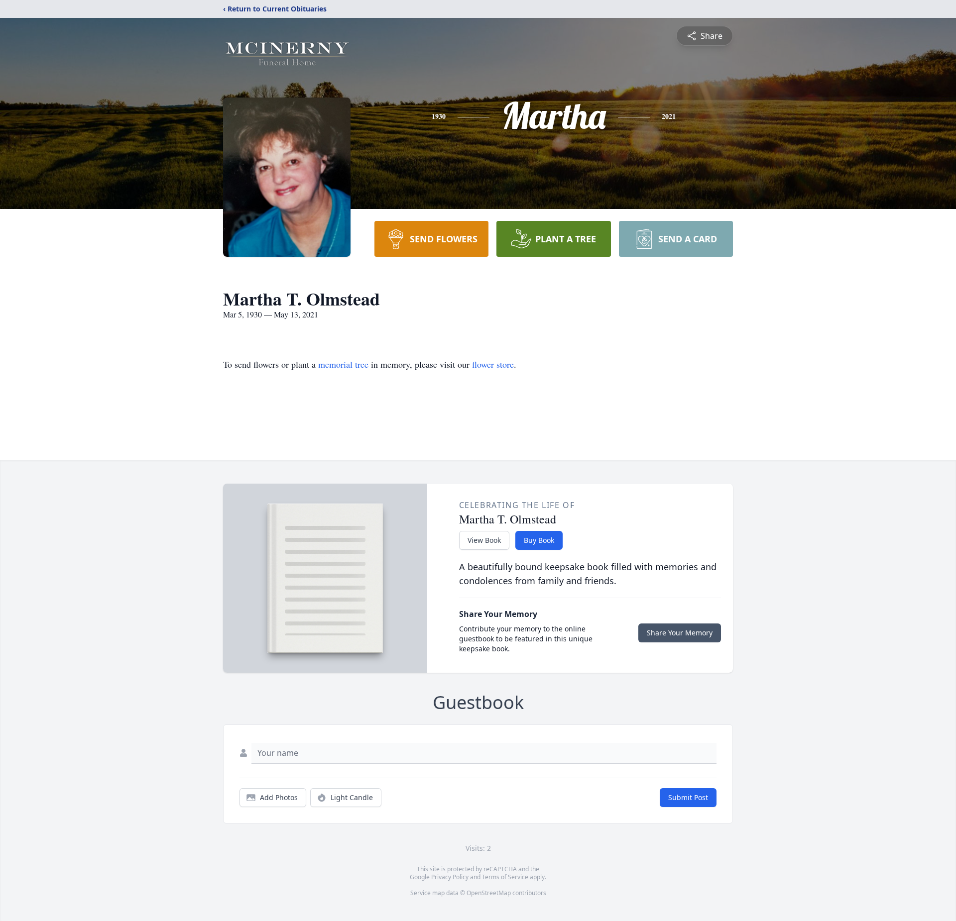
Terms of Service (505, 877)
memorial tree (343, 364)
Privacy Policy (450, 877)
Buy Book (539, 540)
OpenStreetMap (489, 893)
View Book (484, 540)
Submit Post (688, 797)
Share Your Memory (680, 632)
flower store (493, 364)
